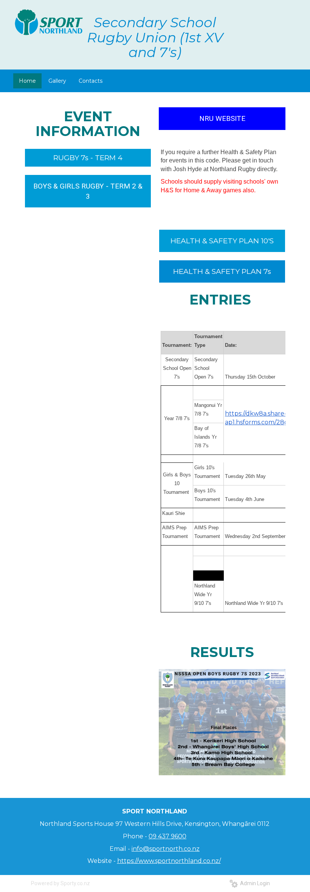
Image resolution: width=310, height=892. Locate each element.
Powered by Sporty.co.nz (60, 883)
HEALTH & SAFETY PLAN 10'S (222, 241)
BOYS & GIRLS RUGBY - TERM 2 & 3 (88, 191)
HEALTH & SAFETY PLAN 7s (222, 271)
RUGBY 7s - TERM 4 (87, 157)
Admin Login (254, 883)
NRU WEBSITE (222, 118)
